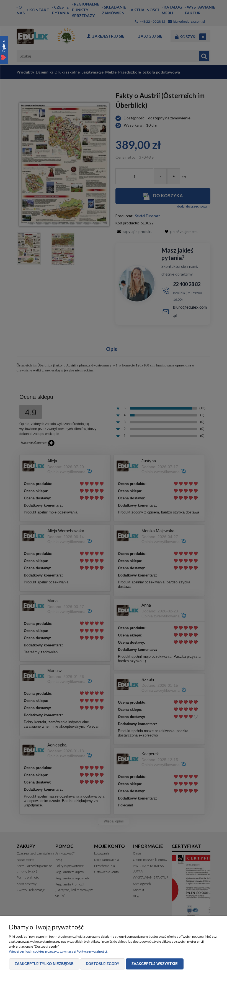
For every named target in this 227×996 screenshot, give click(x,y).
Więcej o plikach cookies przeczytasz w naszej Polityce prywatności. (58, 951)
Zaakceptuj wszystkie (154, 964)
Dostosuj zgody (102, 964)
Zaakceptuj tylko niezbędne (44, 964)
